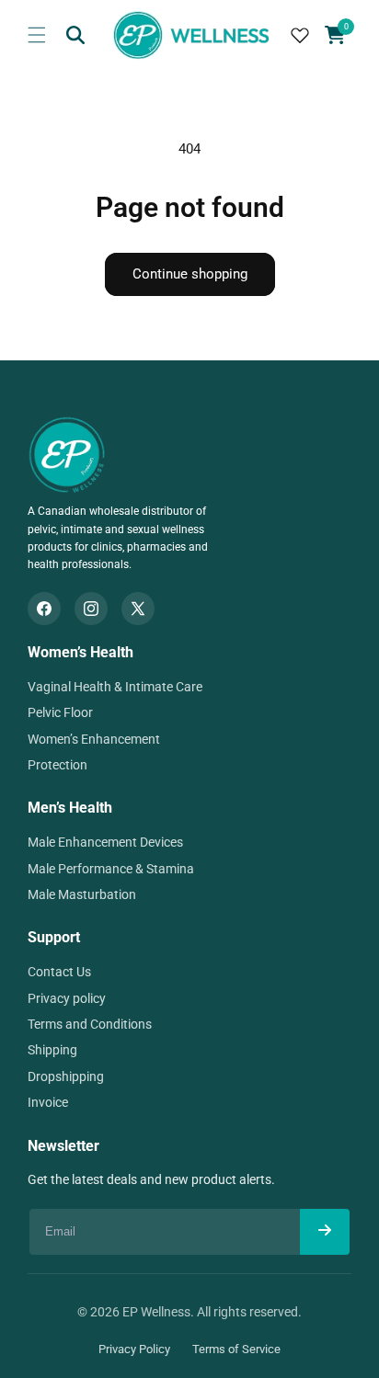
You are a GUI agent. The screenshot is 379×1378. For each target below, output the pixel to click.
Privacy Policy (134, 1349)
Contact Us (59, 971)
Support (54, 937)
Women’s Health (80, 652)
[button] (37, 35)
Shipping (52, 1049)
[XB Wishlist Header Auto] (300, 35)
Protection (57, 764)
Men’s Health (70, 807)
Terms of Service (236, 1349)
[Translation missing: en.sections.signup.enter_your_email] (325, 1232)
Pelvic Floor (60, 712)
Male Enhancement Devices (105, 842)
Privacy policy (67, 998)
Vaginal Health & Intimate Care (115, 686)
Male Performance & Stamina (111, 868)
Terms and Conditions (90, 1024)
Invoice (48, 1102)
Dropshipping (66, 1076)
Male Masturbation (82, 894)
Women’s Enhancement (94, 739)
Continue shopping (189, 274)
